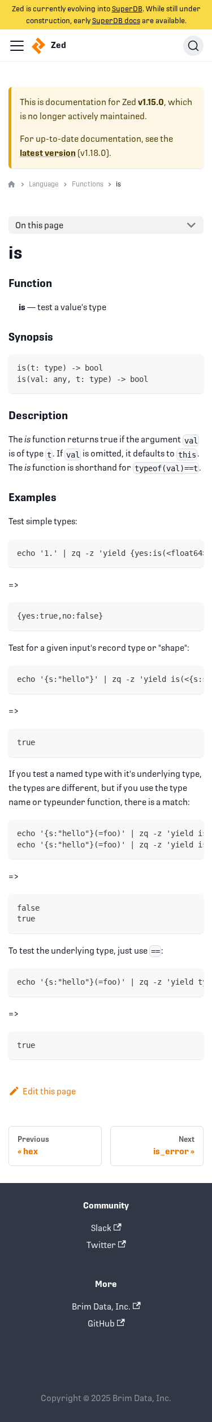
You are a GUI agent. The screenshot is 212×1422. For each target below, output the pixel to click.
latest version (48, 153)
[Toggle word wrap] (171, 552)
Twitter (101, 1245)
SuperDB (127, 9)
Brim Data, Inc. (101, 1306)
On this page (39, 225)
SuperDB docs (116, 20)
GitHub (101, 1323)
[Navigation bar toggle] (16, 45)
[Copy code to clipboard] (191, 367)
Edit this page (49, 1091)
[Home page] (11, 184)
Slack (101, 1228)
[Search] (193, 46)
